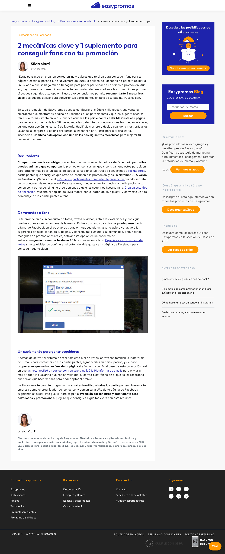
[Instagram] (171, 489)
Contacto (121, 489)
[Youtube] (186, 496)
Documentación (72, 489)
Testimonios (17, 506)
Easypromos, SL (46, 534)
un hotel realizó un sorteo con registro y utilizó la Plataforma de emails (74, 370)
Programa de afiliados (23, 517)
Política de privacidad (129, 534)
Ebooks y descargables (76, 500)
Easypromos (18, 489)
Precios (15, 500)
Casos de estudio (73, 506)
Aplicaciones (18, 495)
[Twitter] (186, 489)
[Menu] (29, 5)
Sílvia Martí (27, 431)
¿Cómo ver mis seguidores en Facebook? (185, 279)
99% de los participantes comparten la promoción (91, 179)
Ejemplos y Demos (74, 495)
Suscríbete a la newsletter (131, 495)
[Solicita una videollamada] (188, 48)
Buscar (188, 116)
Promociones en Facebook (34, 35)
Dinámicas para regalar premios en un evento (184, 314)
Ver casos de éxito (180, 249)
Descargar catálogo (180, 209)
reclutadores (136, 170)
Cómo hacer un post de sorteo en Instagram (187, 302)
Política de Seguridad (199, 534)
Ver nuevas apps (187, 169)
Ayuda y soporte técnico (130, 500)
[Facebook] (178, 489)
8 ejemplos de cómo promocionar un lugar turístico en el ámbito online (186, 291)
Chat (215, 546)
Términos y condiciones (164, 534)
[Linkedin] (178, 496)
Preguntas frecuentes (23, 512)
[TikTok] (171, 496)
